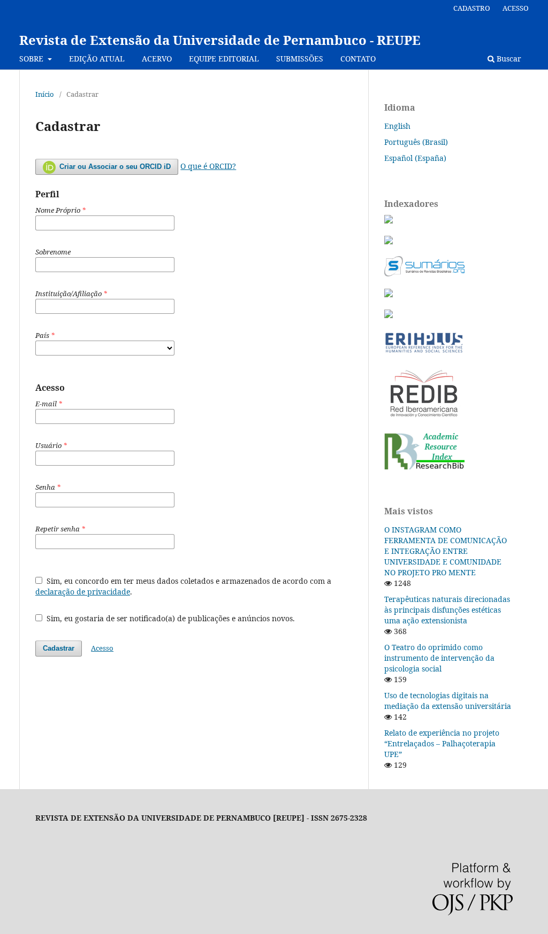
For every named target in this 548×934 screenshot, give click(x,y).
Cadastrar (58, 648)
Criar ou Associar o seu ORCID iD (114, 167)
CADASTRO (471, 8)
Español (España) (415, 158)
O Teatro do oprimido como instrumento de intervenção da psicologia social (439, 658)
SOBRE (32, 58)
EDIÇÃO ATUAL (97, 58)
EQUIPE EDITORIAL (224, 58)
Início (44, 94)
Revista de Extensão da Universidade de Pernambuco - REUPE (220, 40)
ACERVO (157, 58)
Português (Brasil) (416, 142)
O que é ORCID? (208, 166)
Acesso (102, 648)
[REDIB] (424, 418)
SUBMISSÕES (299, 58)
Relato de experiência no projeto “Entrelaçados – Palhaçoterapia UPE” (441, 743)
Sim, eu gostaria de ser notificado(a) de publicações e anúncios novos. (169, 618)
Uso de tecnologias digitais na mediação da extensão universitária (447, 700)
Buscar (507, 58)
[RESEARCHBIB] (424, 466)
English (397, 126)
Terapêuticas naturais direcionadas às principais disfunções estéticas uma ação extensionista (447, 610)
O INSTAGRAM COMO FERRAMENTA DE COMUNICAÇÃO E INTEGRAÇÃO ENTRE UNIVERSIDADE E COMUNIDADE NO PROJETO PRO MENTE (445, 550)
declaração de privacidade (82, 591)
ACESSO (516, 8)
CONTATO (358, 58)
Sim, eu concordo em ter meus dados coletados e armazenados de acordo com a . (183, 586)
